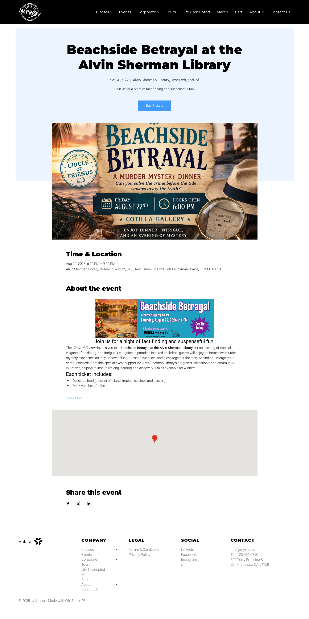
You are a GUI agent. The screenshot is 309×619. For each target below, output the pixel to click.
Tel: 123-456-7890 (244, 554)
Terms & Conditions (144, 549)
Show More (74, 398)
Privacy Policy (139, 554)
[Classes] (117, 549)
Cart (84, 579)
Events (86, 554)
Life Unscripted (93, 569)
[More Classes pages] (111, 12)
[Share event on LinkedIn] (89, 503)
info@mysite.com (245, 549)
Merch (86, 574)
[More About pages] (263, 12)
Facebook (189, 554)
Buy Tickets (154, 105)
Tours (85, 564)
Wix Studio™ (75, 600)
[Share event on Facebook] (68, 503)
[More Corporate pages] (158, 12)
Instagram (189, 559)
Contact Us (90, 589)
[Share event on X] (78, 503)
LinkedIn (187, 549)
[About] (117, 584)
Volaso (25, 541)
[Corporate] (117, 559)
